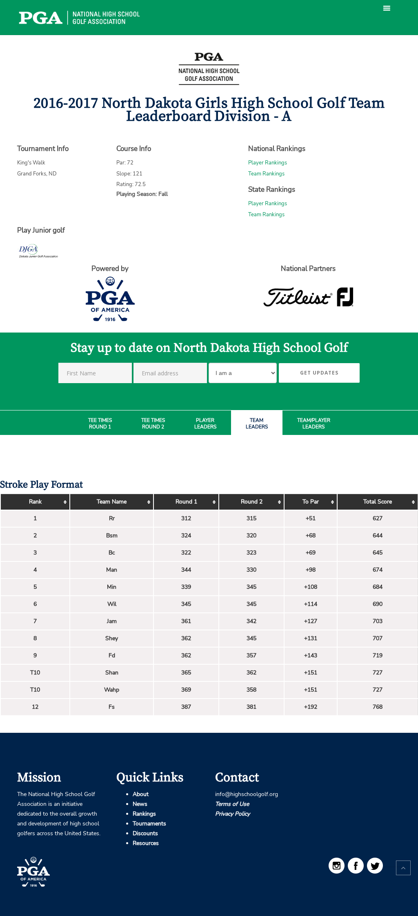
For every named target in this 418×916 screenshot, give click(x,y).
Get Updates (319, 372)
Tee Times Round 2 (153, 423)
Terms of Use (232, 804)
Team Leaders (257, 423)
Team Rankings (266, 173)
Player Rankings (267, 162)
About (141, 794)
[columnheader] (35, 502)
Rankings (144, 814)
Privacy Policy (232, 814)
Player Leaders (205, 423)
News (140, 804)
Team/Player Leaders (313, 423)
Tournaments (149, 823)
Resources (146, 843)
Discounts (145, 833)
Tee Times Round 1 (100, 423)
